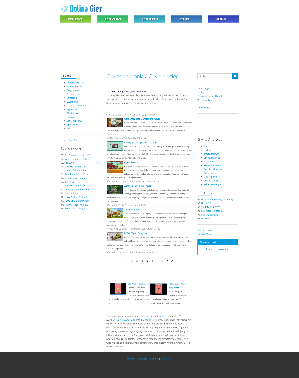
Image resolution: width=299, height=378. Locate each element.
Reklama (154, 358)
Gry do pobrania (125, 76)
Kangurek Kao (71, 193)
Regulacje (142, 358)
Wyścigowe (72, 101)
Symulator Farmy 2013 (76, 174)
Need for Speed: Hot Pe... (77, 189)
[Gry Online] (186, 18)
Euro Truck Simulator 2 (76, 185)
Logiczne (71, 116)
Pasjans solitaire (209, 214)
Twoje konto (203, 107)
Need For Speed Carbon (76, 158)
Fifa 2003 (69, 162)
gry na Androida (126, 319)
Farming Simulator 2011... (77, 200)
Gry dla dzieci (74, 94)
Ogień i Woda (204, 233)
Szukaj (200, 92)
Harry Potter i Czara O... (76, 197)
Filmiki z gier (204, 88)
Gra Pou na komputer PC (77, 155)
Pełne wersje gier (76, 82)
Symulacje (72, 109)
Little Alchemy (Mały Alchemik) (217, 199)
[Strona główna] (76, 18)
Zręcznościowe (74, 120)
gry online (146, 319)
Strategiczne (73, 113)
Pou (206, 146)
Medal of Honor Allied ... (77, 170)
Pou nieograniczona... (212, 210)
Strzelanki (72, 97)
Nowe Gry (72, 140)
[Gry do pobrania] (112, 18)
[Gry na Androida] (149, 18)
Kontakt (131, 358)
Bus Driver (69, 181)
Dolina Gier (166, 358)
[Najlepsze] (223, 18)
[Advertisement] (149, 48)
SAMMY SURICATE (210, 207)
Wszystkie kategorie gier (210, 100)
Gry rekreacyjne (212, 157)
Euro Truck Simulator (75, 166)
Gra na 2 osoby (205, 230)
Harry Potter (207, 203)
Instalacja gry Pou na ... (76, 177)
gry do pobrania (155, 316)
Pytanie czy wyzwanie (217, 249)
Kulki (69, 128)
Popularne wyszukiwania (210, 96)
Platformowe (210, 176)
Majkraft (205, 218)
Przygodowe (73, 90)
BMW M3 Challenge (74, 208)
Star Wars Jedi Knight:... (76, 204)
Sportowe (72, 124)
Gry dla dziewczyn (76, 105)
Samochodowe (74, 86)
